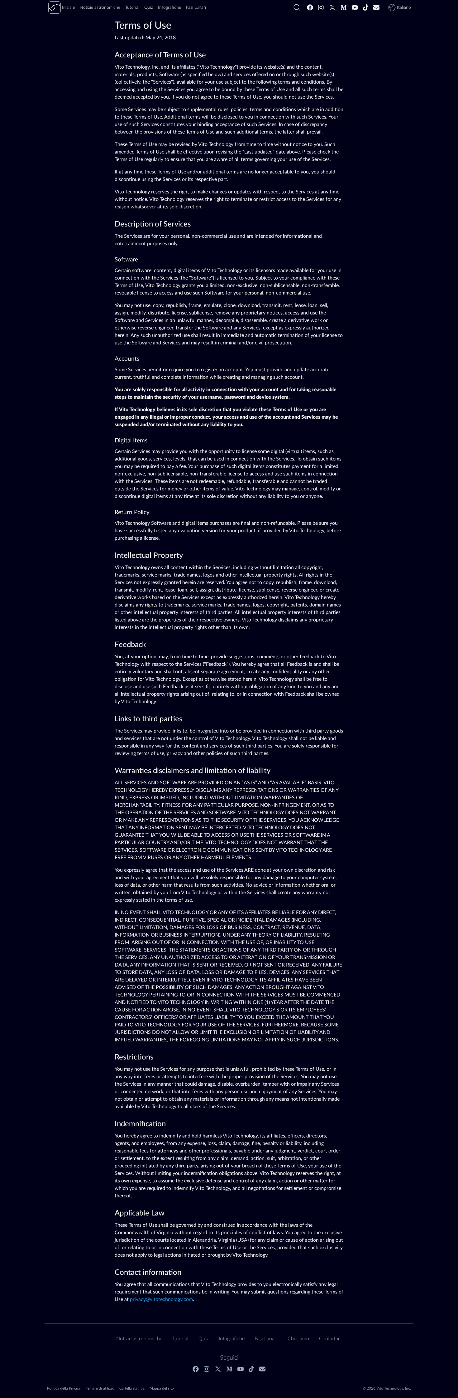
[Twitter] (332, 7)
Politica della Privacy (64, 1388)
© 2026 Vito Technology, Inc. (387, 1388)
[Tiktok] (366, 7)
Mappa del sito (162, 1388)
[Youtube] (355, 7)
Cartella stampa (132, 1388)
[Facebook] (310, 7)
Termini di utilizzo (100, 1388)
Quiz (203, 1338)
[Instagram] (321, 7)
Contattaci (330, 1338)
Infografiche (232, 1338)
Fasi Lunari (266, 1338)
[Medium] (344, 7)
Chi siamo (298, 1338)
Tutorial (180, 1338)
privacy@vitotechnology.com (161, 1299)
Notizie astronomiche (139, 1338)
